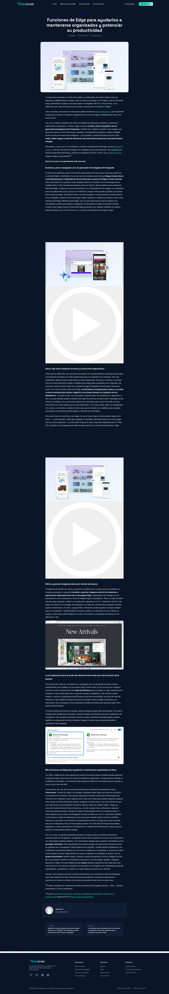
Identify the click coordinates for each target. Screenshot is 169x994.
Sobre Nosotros (131, 972)
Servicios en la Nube (81, 972)
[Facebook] (31, 975)
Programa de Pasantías (133, 969)
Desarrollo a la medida (68, 4)
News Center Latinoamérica (82, 897)
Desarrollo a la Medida (82, 969)
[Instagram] (37, 975)
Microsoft (84, 14)
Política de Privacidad (124, 988)
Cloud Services (84, 4)
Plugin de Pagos (80, 976)
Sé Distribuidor (130, 966)
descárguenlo (114, 153)
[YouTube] (48, 975)
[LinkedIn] (42, 975)
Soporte (103, 966)
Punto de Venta (98, 4)
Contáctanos (146, 4)
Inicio (55, 4)
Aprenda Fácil (104, 972)
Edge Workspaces (103, 112)
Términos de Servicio (139, 988)
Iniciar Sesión (130, 4)
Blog (101, 969)
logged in (11, 950)
